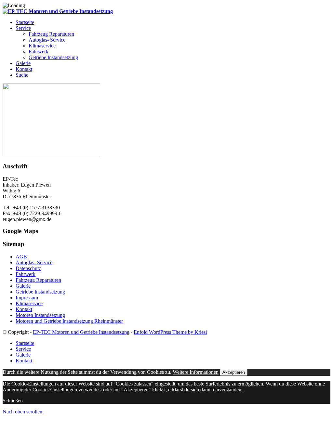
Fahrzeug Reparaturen (38, 280)
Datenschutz (28, 268)
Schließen (13, 400)
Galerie (23, 286)
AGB (21, 256)
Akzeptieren (233, 372)
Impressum (27, 297)
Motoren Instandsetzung (40, 315)
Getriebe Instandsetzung (40, 291)
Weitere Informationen (196, 372)
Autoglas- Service (34, 262)
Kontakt (24, 309)
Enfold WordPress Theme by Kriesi (170, 332)
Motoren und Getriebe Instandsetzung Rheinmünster (69, 321)
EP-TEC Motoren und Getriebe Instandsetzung (81, 332)
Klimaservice (29, 303)
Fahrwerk (25, 274)
